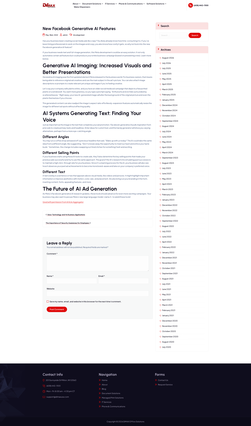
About (75, 3)
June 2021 (166, 289)
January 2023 (168, 200)
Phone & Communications (131, 3)
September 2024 (170, 121)
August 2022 (168, 226)
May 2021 (166, 294)
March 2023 (167, 189)
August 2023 (168, 163)
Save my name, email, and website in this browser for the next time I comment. (85, 301)
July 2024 (166, 131)
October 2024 (169, 115)
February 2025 (169, 94)
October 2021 (168, 268)
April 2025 (167, 84)
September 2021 (170, 273)
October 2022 (169, 215)
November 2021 (169, 263)
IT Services (110, 3)
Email (101, 276)
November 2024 (169, 110)
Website (50, 288)
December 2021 (169, 257)
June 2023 (167, 173)
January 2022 (168, 252)
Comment (52, 253)
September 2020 (170, 336)
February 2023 (169, 194)
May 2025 (166, 79)
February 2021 (168, 310)
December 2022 (169, 205)
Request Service (165, 384)
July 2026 (166, 63)
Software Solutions (155, 3)
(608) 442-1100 (201, 5)
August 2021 (168, 278)
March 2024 (167, 152)
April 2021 (166, 299)
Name (50, 276)
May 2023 (166, 179)
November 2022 (169, 210)
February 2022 (169, 247)
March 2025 (167, 89)
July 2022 (166, 231)
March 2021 (167, 305)
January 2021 (168, 315)
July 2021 (166, 284)
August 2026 (168, 58)
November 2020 (170, 326)
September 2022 (170, 221)
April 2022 (167, 242)
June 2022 (167, 236)
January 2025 (168, 100)
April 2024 (167, 147)
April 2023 (167, 184)
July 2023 (166, 168)
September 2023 (170, 157)
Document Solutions (91, 3)
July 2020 (166, 347)
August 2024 (168, 126)
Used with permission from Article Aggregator (63, 202)
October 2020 (169, 331)
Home (104, 380)
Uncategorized (79, 35)
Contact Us (163, 380)
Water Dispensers (82, 7)
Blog (104, 389)
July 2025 (166, 68)
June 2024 (167, 136)
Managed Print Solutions (113, 397)
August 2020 (168, 342)
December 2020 (170, 321)
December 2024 (169, 105)
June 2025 (167, 73)
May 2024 (166, 142)
